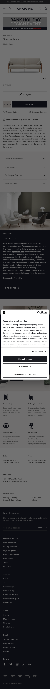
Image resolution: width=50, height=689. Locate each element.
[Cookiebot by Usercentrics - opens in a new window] (37, 312)
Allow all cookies (25, 359)
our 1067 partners (17, 325)
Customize (23, 367)
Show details (37, 351)
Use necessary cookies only (25, 374)
